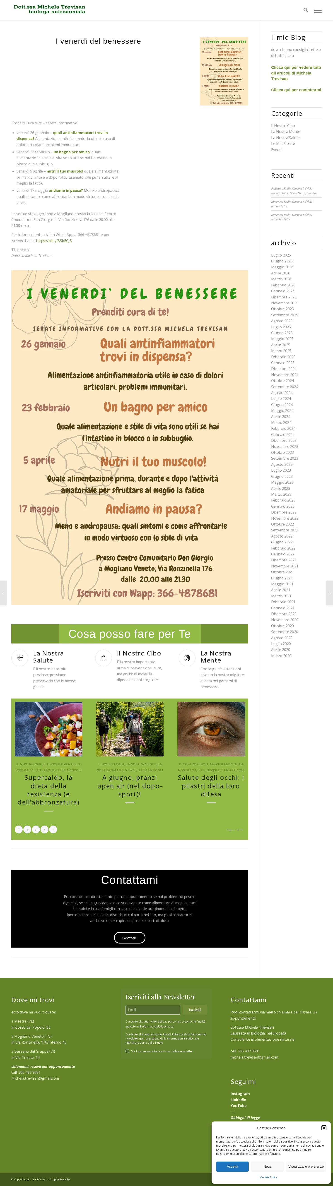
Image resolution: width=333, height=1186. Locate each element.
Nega (267, 1166)
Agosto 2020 (281, 637)
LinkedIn (238, 1099)
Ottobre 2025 (282, 308)
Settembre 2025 (284, 314)
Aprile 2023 (280, 488)
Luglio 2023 (281, 470)
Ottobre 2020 (282, 625)
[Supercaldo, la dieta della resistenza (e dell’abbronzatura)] (48, 729)
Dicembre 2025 (284, 297)
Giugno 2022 (282, 542)
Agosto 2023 (281, 464)
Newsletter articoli (63, 770)
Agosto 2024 (281, 392)
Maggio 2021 (282, 583)
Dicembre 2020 (284, 613)
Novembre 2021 (284, 566)
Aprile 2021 (280, 589)
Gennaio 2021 (282, 607)
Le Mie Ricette (283, 143)
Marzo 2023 (281, 494)
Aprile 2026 (280, 273)
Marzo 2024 (281, 422)
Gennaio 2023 (282, 506)
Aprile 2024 (280, 416)
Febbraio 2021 (283, 601)
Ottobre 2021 (282, 571)
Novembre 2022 (284, 518)
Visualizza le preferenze (306, 1166)
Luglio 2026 (281, 255)
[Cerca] (306, 10)
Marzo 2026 (281, 278)
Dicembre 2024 (284, 368)
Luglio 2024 (281, 398)
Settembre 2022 (284, 530)
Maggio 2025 (282, 338)
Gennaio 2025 (282, 362)
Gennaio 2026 (282, 290)
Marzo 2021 (281, 595)
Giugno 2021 (282, 578)
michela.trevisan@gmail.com (35, 1078)
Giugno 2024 (282, 404)
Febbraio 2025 (283, 356)
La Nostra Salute (285, 137)
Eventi (276, 149)
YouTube (239, 1105)
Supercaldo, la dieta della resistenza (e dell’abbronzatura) (48, 789)
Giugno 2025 (282, 332)
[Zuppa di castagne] (3, 593)
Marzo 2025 (281, 350)
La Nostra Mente (59, 764)
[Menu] (316, 10)
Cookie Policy (269, 1177)
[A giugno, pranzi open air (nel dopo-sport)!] (130, 729)
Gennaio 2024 (282, 434)
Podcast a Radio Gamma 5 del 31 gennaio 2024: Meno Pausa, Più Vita (294, 190)
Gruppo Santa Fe (59, 1179)
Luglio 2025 (281, 326)
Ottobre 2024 (282, 380)
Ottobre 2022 (282, 524)
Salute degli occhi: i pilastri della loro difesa (211, 785)
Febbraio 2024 (283, 428)
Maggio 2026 (282, 266)
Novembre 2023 (284, 446)
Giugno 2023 (282, 476)
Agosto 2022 (281, 536)
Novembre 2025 (284, 302)
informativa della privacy (157, 1026)
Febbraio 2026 (283, 285)
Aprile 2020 (280, 649)
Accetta (232, 1166)
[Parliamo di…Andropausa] (329, 593)
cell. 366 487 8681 (245, 1051)
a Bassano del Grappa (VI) (33, 1051)
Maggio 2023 (282, 482)
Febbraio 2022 (283, 548)
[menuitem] (306, 10)
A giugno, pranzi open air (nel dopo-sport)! (129, 785)
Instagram (240, 1093)
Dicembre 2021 (284, 559)
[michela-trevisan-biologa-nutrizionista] (49, 10)
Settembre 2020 (284, 631)
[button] (324, 1128)
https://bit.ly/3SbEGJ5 (54, 240)
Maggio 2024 (282, 410)
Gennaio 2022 (282, 554)
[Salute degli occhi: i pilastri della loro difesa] (211, 729)
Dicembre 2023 (284, 440)
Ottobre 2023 (282, 452)
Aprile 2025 (280, 344)
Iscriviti (195, 1010)
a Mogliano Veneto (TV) (31, 1036)
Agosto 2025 (281, 320)
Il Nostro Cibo (29, 764)
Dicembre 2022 (284, 512)
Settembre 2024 (284, 386)
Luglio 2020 (281, 643)
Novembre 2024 (284, 374)
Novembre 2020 (284, 619)
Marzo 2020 (281, 655)
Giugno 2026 (282, 261)
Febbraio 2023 (283, 500)
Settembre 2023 (284, 458)
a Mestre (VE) (22, 1021)
